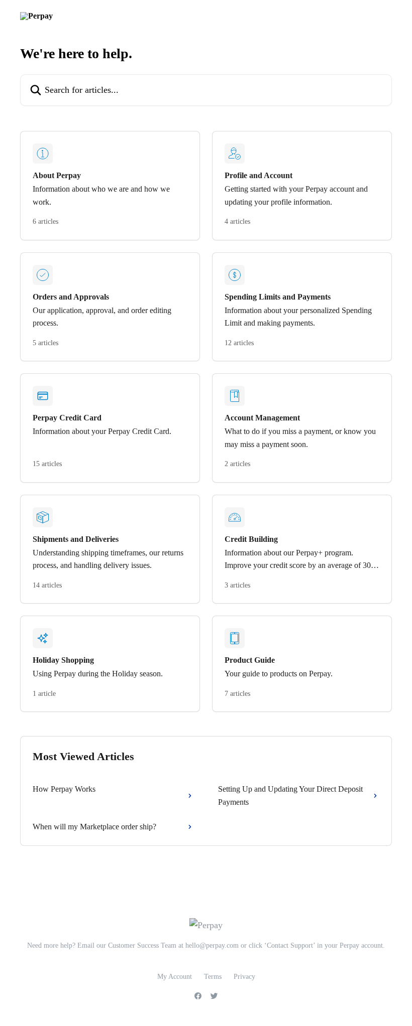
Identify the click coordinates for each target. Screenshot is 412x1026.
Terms (213, 976)
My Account (174, 976)
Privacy (244, 976)
